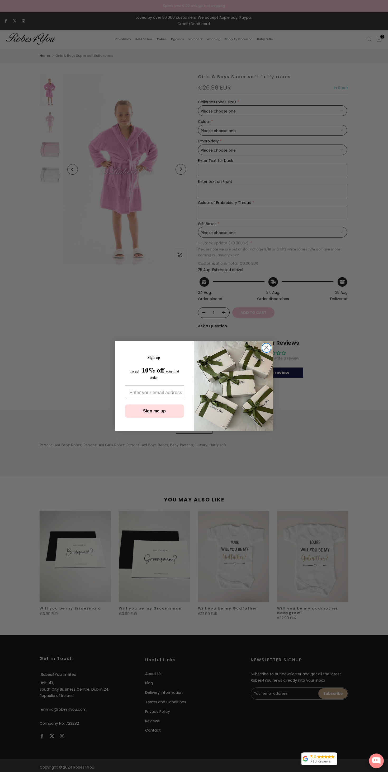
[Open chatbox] (376, 761)
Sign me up (154, 411)
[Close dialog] (266, 347)
